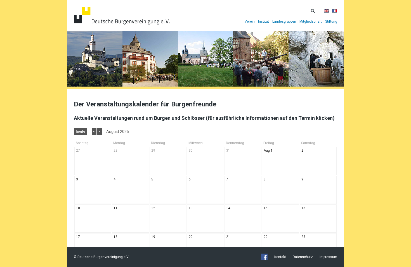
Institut (263, 21)
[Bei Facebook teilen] (264, 257)
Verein (250, 21)
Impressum (328, 257)
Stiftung (331, 21)
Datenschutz (303, 257)
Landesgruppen (284, 21)
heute (80, 132)
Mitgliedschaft (310, 21)
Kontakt (280, 257)
